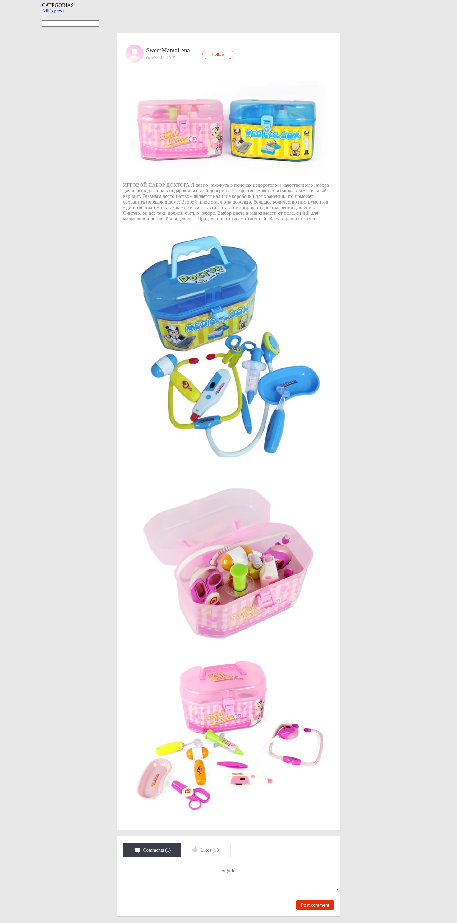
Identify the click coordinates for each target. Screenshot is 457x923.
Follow (218, 54)
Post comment (315, 904)
